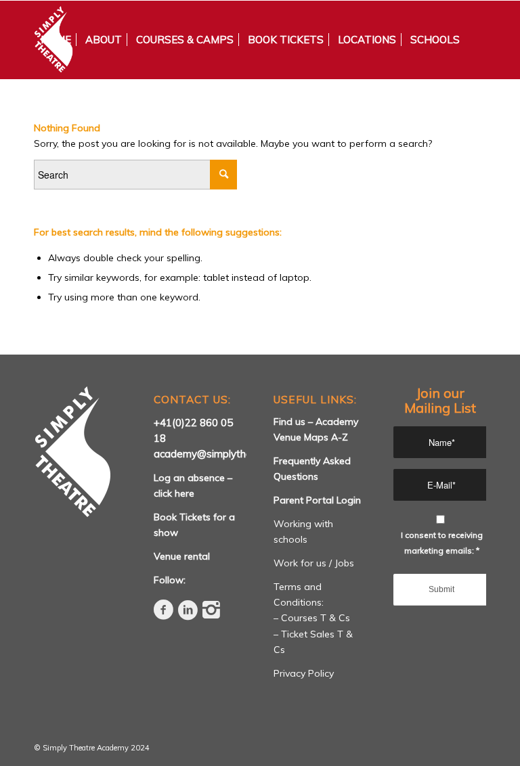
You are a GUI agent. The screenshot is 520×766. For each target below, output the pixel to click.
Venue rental (182, 556)
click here (174, 493)
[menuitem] (56, 40)
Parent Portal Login (317, 500)
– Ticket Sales (305, 634)
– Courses (297, 618)
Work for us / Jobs (314, 563)
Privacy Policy (304, 673)
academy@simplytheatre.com (223, 453)
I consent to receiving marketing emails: (442, 543)
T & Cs (335, 618)
